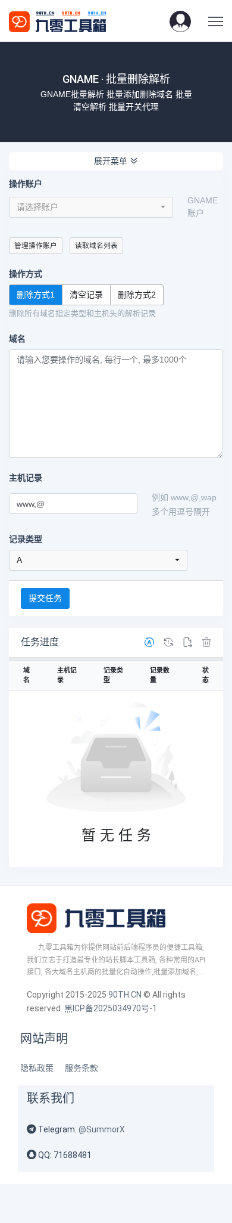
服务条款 (81, 1068)
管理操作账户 (35, 245)
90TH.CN (125, 994)
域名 (17, 338)
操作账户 (25, 183)
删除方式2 (137, 294)
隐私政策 (37, 1068)
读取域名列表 (96, 245)
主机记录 (25, 477)
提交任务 (45, 598)
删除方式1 (36, 294)
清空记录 (86, 294)
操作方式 (25, 273)
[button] (180, 21)
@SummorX (102, 1129)
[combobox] (91, 207)
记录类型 (25, 539)
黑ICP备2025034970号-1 (110, 1008)
